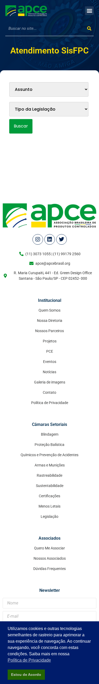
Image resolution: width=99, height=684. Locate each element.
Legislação (49, 516)
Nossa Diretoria (49, 320)
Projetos (49, 341)
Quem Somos (49, 310)
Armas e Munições (50, 465)
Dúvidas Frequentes (49, 569)
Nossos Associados (50, 558)
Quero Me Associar (49, 548)
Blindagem (49, 434)
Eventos (49, 362)
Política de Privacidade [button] (29, 660)
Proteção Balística (49, 444)
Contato (49, 392)
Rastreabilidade (49, 475)
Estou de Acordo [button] (26, 674)
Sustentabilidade (49, 486)
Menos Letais (49, 506)
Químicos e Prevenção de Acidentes (49, 455)
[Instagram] (37, 239)
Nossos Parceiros (49, 331)
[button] (89, 10)
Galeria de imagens (49, 382)
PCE (49, 351)
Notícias (49, 372)
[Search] (89, 28)
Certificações (49, 496)
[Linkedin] (49, 239)
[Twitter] (61, 239)
